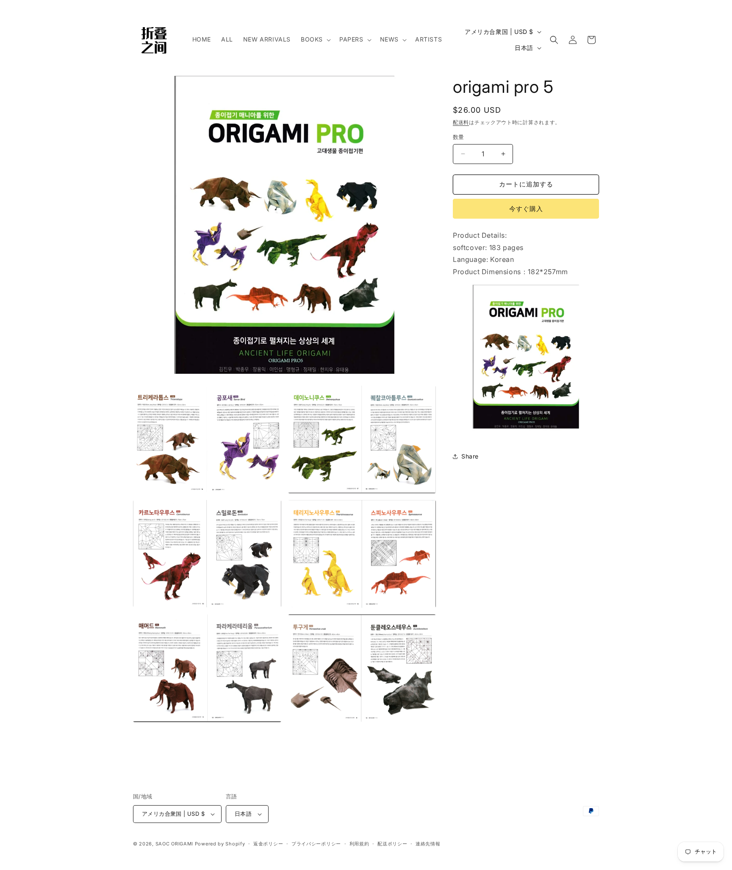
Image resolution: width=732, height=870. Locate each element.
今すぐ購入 (526, 209)
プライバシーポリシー (316, 844)
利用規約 (359, 844)
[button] (315, 39)
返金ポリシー (268, 844)
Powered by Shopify (220, 844)
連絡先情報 (428, 844)
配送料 (461, 122)
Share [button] (470, 456)
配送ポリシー (392, 844)
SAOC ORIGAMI (174, 844)
